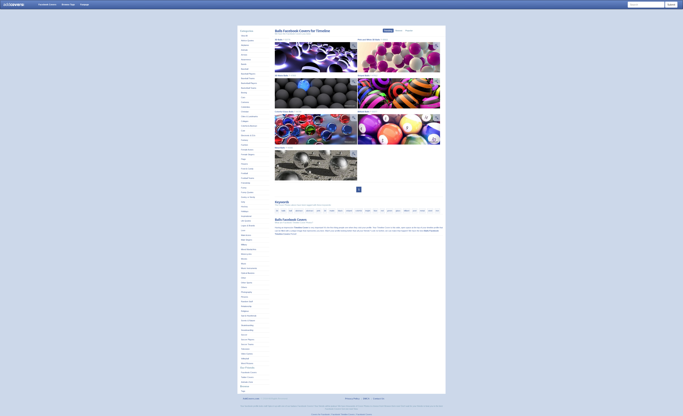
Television (245, 349)
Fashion (244, 145)
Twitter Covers (247, 377)
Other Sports (246, 283)
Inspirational (246, 216)
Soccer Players (247, 339)
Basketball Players (249, 83)
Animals (244, 50)
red (382, 211)
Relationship (246, 306)
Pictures (244, 297)
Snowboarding (247, 330)
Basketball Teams (248, 88)
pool (414, 211)
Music (243, 264)
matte (332, 211)
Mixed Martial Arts (248, 249)
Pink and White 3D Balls (369, 40)
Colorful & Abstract (249, 126)
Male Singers (246, 240)
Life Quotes (246, 221)
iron (437, 211)
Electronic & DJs (248, 135)
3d (277, 211)
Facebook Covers (47, 4)
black (340, 211)
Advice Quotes (247, 40)
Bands (244, 64)
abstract (299, 211)
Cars (243, 97)
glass (398, 211)
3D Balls (278, 40)
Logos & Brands (248, 226)
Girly (243, 202)
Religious (245, 311)
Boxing (244, 93)
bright (367, 211)
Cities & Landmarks (249, 116)
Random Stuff (247, 301)
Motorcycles (246, 254)
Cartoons (245, 102)
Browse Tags (68, 4)
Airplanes (245, 45)
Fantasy (244, 140)
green (389, 211)
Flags (243, 159)
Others (244, 287)
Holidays (244, 211)
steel (430, 211)
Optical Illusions (248, 273)
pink (318, 211)
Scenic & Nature (248, 320)
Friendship (245, 183)
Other (243, 278)
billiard (406, 211)
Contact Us (378, 399)
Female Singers (248, 154)
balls (283, 211)
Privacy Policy (352, 399)
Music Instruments (249, 268)
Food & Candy (247, 169)
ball (290, 211)
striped (349, 211)
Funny (244, 188)
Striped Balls (364, 75)
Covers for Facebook (320, 414)
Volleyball (245, 359)
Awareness (246, 59)
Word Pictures (247, 363)
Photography (246, 292)
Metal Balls (280, 148)
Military (244, 245)
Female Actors (247, 150)
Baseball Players (248, 74)
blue (375, 211)
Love (243, 230)
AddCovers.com (251, 399)
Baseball (244, 69)
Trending (388, 31)
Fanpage (84, 4)
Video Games (247, 354)
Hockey (244, 207)
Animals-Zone (247, 382)
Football (244, 173)
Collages (244, 121)
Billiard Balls (363, 112)
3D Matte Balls (281, 75)
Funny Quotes (247, 192)
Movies (244, 259)
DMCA (366, 399)
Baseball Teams (248, 78)
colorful (359, 211)
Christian (245, 112)
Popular (409, 31)
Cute (243, 131)
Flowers (244, 164)
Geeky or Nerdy (248, 197)
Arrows (244, 55)
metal (422, 211)
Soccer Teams (247, 344)
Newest (398, 31)
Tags (243, 391)
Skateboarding (247, 325)
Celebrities (245, 107)
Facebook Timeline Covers (343, 414)
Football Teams (247, 178)
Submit (671, 4)
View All (244, 36)
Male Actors (246, 235)
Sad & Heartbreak (248, 316)
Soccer (244, 335)
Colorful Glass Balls (284, 112)
